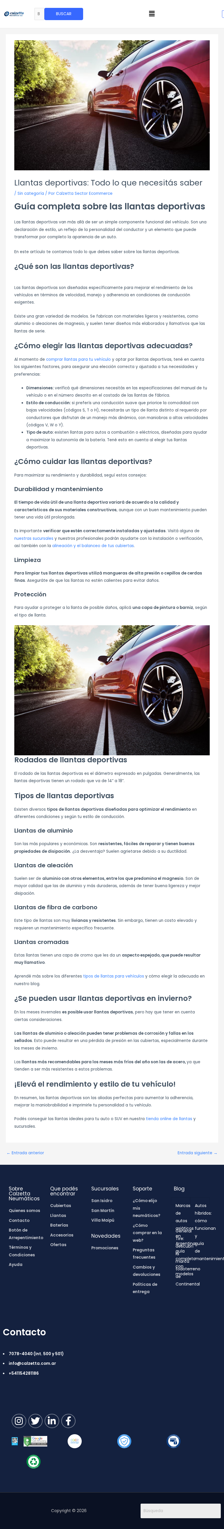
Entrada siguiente (198, 1153)
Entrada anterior (25, 1153)
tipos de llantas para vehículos (113, 976)
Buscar (63, 14)
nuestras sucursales (33, 538)
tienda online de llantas (169, 1119)
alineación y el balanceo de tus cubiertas (93, 546)
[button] (152, 14)
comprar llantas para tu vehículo (78, 359)
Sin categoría (31, 193)
